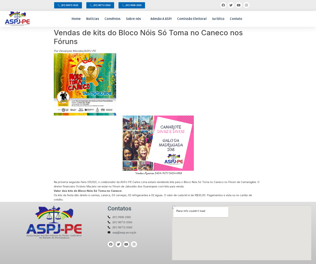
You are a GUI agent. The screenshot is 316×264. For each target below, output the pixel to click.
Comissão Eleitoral (192, 19)
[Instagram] (246, 5)
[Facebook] (223, 5)
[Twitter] (231, 5)
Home (76, 19)
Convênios (113, 19)
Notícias (92, 19)
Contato (236, 19)
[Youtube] (239, 5)
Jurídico (218, 19)
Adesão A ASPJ (161, 19)
